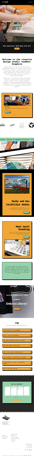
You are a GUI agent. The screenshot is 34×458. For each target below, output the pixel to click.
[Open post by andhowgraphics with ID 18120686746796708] (14, 390)
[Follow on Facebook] (27, 450)
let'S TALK (17, 48)
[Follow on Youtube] (29, 450)
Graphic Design (5, 436)
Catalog (12, 441)
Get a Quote (17, 308)
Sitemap (21, 455)
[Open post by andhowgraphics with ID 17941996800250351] (26, 390)
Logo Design (4, 438)
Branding (3, 435)
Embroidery (13, 435)
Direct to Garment (14, 437)
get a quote (26, 212)
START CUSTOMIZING (17, 25)
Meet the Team (29, 447)
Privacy (17, 455)
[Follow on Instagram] (25, 450)
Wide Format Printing (15, 438)
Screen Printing (14, 434)
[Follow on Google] (31, 450)
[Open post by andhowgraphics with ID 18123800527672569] (20, 390)
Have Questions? (29, 444)
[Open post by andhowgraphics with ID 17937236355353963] (7, 390)
